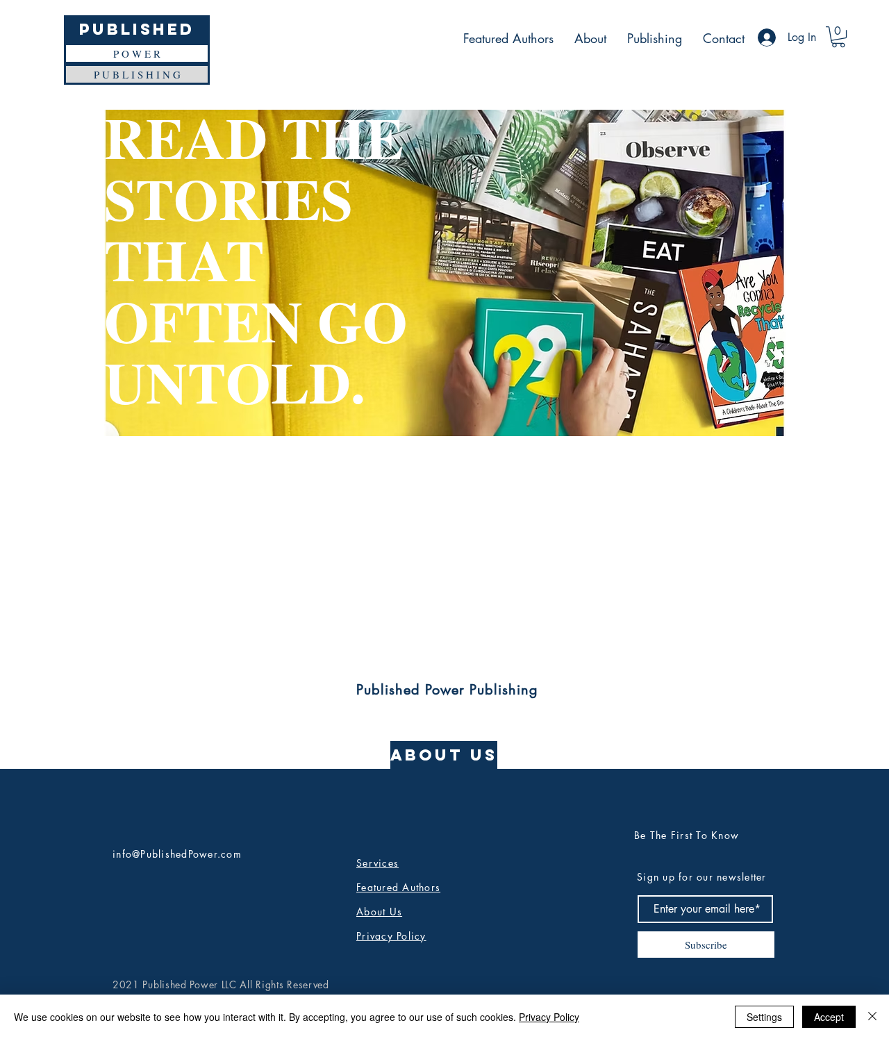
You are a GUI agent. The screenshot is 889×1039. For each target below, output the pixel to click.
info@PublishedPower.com (177, 854)
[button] (838, 36)
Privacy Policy (549, 1017)
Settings (764, 1017)
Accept (829, 1017)
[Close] (872, 1017)
